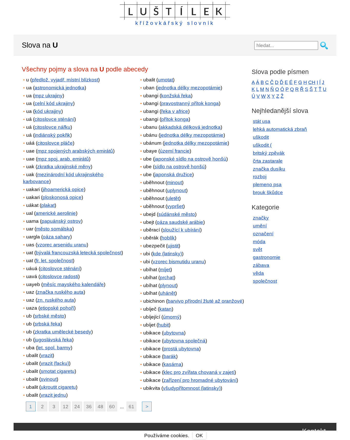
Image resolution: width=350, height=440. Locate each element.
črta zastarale (268, 161)
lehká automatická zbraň (280, 129)
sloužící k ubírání (181, 230)
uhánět (167, 293)
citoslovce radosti (59, 276)
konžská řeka (176, 95)
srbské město (49, 316)
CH (311, 82)
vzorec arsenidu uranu (62, 244)
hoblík (168, 237)
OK (199, 435)
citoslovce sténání (54, 119)
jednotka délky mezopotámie (189, 87)
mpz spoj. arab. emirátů (63, 159)
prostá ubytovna (181, 348)
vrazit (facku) (55, 363)
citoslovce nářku (52, 127)
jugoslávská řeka (53, 339)
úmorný (171, 317)
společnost (265, 281)
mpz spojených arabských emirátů (75, 151)
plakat (48, 205)
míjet (165, 269)
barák (169, 356)
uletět (173, 198)
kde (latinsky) (167, 253)
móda (259, 241)
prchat (167, 277)
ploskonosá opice (62, 197)
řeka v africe (174, 111)
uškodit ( (262, 145)
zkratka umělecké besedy (63, 331)
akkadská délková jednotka (190, 127)
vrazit (47, 355)
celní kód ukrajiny (54, 103)
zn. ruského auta (55, 300)
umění (260, 225)
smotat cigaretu (58, 371)
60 (112, 406)
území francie (175, 151)
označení (263, 233)
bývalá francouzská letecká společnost (78, 252)
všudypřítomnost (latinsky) (192, 388)
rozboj (259, 176)
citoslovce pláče (55, 143)
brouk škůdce (268, 192)
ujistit (173, 245)
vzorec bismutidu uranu (178, 261)
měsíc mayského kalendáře (73, 284)
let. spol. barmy (54, 347)
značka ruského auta (60, 292)
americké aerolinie (56, 213)
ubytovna (173, 333)
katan (165, 309)
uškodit (261, 137)
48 (100, 406)
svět (257, 249)
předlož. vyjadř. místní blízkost (65, 79)
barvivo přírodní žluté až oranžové (205, 301)
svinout (49, 379)
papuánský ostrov (61, 221)
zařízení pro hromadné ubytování (199, 380)
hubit (163, 325)
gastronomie (266, 257)
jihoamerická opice (63, 189)
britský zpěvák (269, 153)
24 (77, 406)
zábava (261, 265)
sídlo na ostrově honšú (180, 166)
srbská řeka (47, 324)
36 (89, 406)
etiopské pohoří (57, 308)
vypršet (175, 206)
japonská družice (173, 174)
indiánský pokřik (52, 135)
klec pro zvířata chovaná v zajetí (198, 372)
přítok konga (175, 119)
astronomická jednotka (60, 87)
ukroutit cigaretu (58, 387)
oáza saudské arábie (180, 222)
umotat (165, 79)
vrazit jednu (53, 395)
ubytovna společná (184, 340)
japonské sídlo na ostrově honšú (190, 159)
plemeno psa (267, 184)
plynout (168, 285)
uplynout (176, 190)
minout (174, 182)
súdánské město (176, 214)
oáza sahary (56, 236)
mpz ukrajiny (49, 95)
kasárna (172, 364)
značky (261, 218)
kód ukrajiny (48, 111)
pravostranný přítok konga (190, 103)
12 (65, 406)
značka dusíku (269, 169)
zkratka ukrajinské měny (64, 166)
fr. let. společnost (54, 260)
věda (258, 273)
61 (131, 406)
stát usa (261, 121)
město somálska (54, 229)
